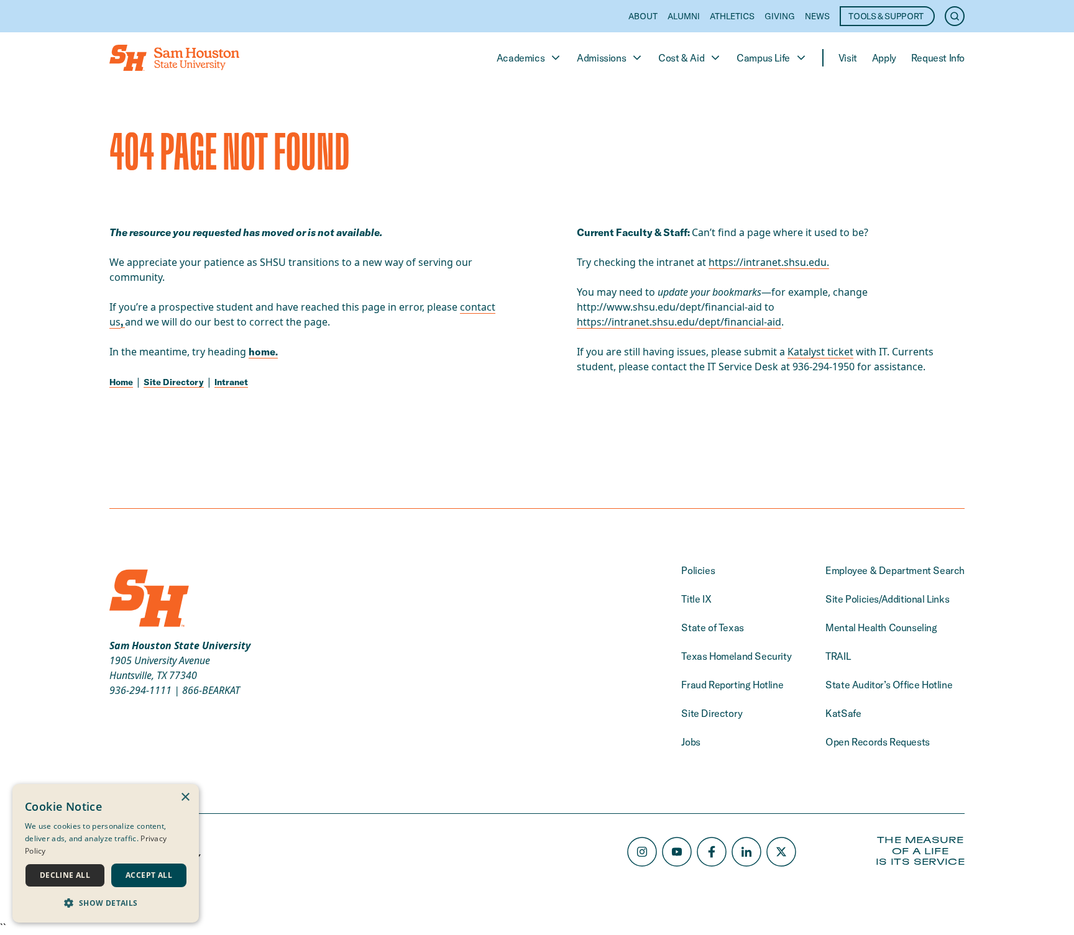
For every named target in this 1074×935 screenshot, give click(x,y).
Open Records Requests (877, 742)
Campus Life (763, 58)
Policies (698, 570)
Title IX (696, 599)
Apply (884, 58)
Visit (847, 58)
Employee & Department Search (895, 570)
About (643, 16)
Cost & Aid (681, 58)
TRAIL (837, 656)
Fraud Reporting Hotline (732, 684)
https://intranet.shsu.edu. (769, 262)
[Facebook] (712, 852)
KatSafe (843, 713)
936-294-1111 (140, 690)
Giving (779, 16)
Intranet (231, 382)
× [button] (185, 797)
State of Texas (712, 627)
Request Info (938, 58)
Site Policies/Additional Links (887, 599)
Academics (520, 58)
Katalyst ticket (820, 351)
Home (121, 382)
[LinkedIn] (746, 852)
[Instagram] (642, 852)
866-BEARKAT (211, 690)
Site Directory (174, 382)
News (817, 16)
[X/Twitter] (781, 852)
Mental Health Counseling (881, 627)
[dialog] (105, 853)
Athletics (732, 16)
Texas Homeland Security (736, 656)
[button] (105, 902)
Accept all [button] (149, 875)
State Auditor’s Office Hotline (888, 684)
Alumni (684, 16)
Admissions (601, 58)
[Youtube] (677, 852)
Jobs (690, 742)
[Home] (174, 58)
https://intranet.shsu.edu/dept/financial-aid (679, 322)
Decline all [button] (65, 875)
